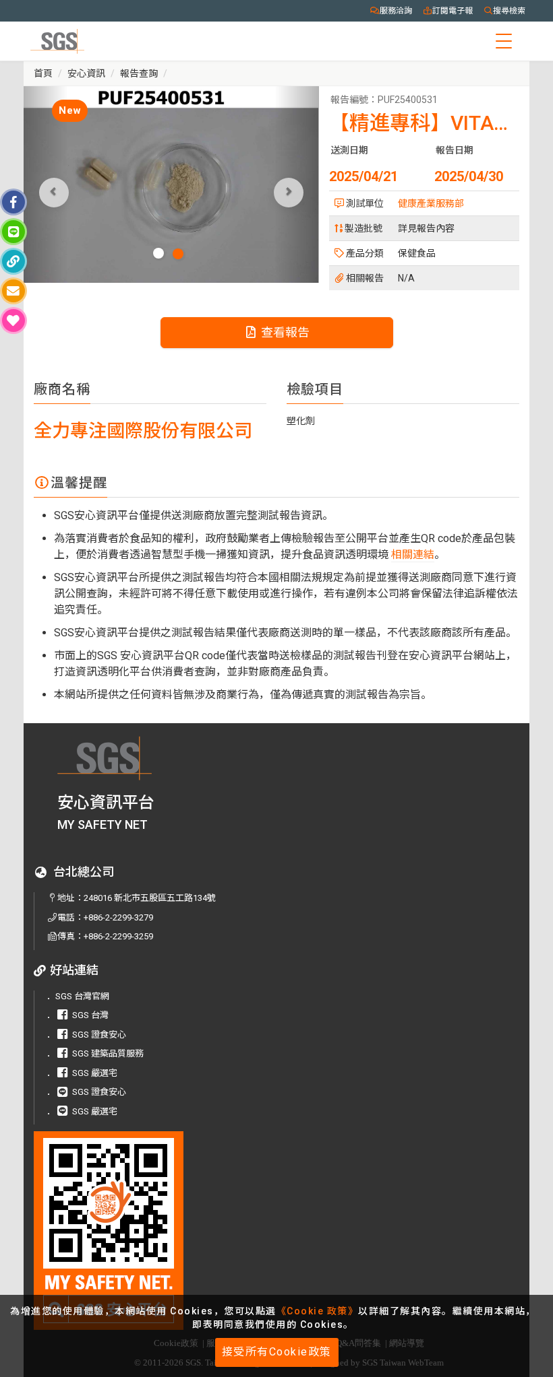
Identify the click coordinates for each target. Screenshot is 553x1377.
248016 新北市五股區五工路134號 (150, 898)
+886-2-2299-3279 (118, 917)
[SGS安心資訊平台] (129, 1230)
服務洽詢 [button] (396, 10)
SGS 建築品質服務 (108, 1053)
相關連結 (412, 554)
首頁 (43, 73)
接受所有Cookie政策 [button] (277, 1351)
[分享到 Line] (13, 231)
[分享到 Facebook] (13, 202)
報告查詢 (139, 73)
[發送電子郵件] (13, 290)
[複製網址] (13, 261)
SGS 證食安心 (99, 1035)
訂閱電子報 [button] (452, 10)
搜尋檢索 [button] (509, 10)
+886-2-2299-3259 (118, 936)
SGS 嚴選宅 (94, 1073)
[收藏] (13, 320)
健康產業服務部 (431, 203)
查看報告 (284, 332)
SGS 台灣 (90, 1015)
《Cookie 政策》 (317, 1311)
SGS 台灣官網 (82, 996)
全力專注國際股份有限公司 (143, 431)
